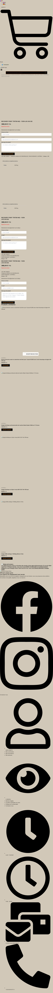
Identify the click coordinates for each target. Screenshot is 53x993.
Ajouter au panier (7, 429)
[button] (26, 69)
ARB (48, 156)
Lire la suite (5, 365)
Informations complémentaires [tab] (10, 161)
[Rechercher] (45, 72)
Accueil (2, 74)
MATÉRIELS (8, 74)
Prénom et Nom (4, 132)
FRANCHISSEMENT (15, 74)
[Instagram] (26, 693)
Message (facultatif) (6, 142)
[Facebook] (26, 632)
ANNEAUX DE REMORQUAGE (27, 74)
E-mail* (3, 137)
